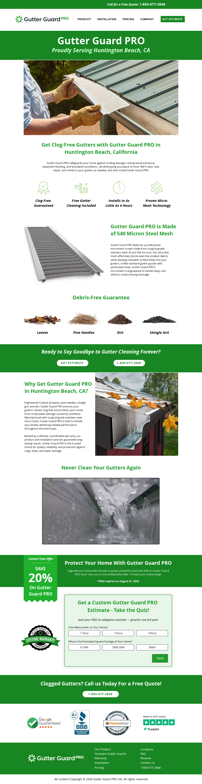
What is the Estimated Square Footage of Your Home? (100, 641)
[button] (84, 19)
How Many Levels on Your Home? (88, 627)
